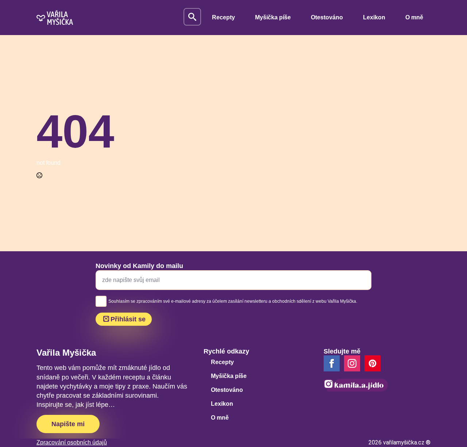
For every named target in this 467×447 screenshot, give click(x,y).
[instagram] (352, 363)
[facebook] (332, 363)
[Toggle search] (192, 17)
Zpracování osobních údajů (71, 442)
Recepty (223, 17)
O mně (414, 17)
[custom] (372, 363)
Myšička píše (273, 17)
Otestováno (327, 17)
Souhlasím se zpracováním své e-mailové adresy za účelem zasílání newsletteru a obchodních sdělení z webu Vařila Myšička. (232, 301)
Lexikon (374, 17)
